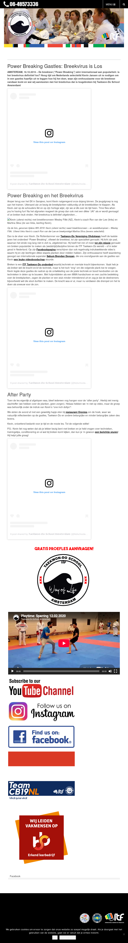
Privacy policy (68, 937)
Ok (55, 937)
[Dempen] (110, 671)
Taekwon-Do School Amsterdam (51, 4)
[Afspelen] (12, 671)
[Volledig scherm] (115, 671)
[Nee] (124, 934)
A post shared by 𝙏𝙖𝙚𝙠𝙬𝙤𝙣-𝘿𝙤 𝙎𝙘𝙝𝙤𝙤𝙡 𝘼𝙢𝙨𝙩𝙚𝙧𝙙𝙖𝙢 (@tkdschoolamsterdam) (53, 183)
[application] (64, 643)
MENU (109, 4)
